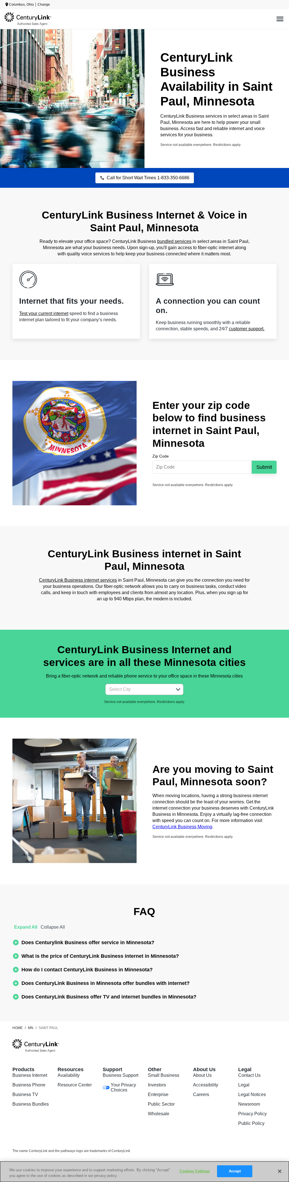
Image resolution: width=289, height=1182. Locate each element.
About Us (202, 1075)
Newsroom (249, 1104)
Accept (235, 1171)
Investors (157, 1084)
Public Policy (251, 1123)
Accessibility (205, 1084)
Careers (201, 1094)
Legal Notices (252, 1094)
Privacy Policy (252, 1113)
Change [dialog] (44, 5)
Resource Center (75, 1084)
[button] (178, 689)
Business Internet (29, 1075)
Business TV (25, 1094)
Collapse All (53, 927)
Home (17, 1028)
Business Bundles (30, 1104)
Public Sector (161, 1104)
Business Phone (28, 1084)
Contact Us (249, 1075)
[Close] (279, 1171)
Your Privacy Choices (123, 1087)
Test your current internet (43, 313)
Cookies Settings (194, 1171)
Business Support (120, 1075)
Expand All (25, 927)
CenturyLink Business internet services (78, 580)
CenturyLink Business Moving (182, 826)
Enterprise (158, 1094)
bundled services (174, 241)
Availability (69, 1075)
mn (30, 1028)
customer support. (246, 328)
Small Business (163, 1075)
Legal (243, 1084)
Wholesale (158, 1113)
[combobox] (138, 689)
